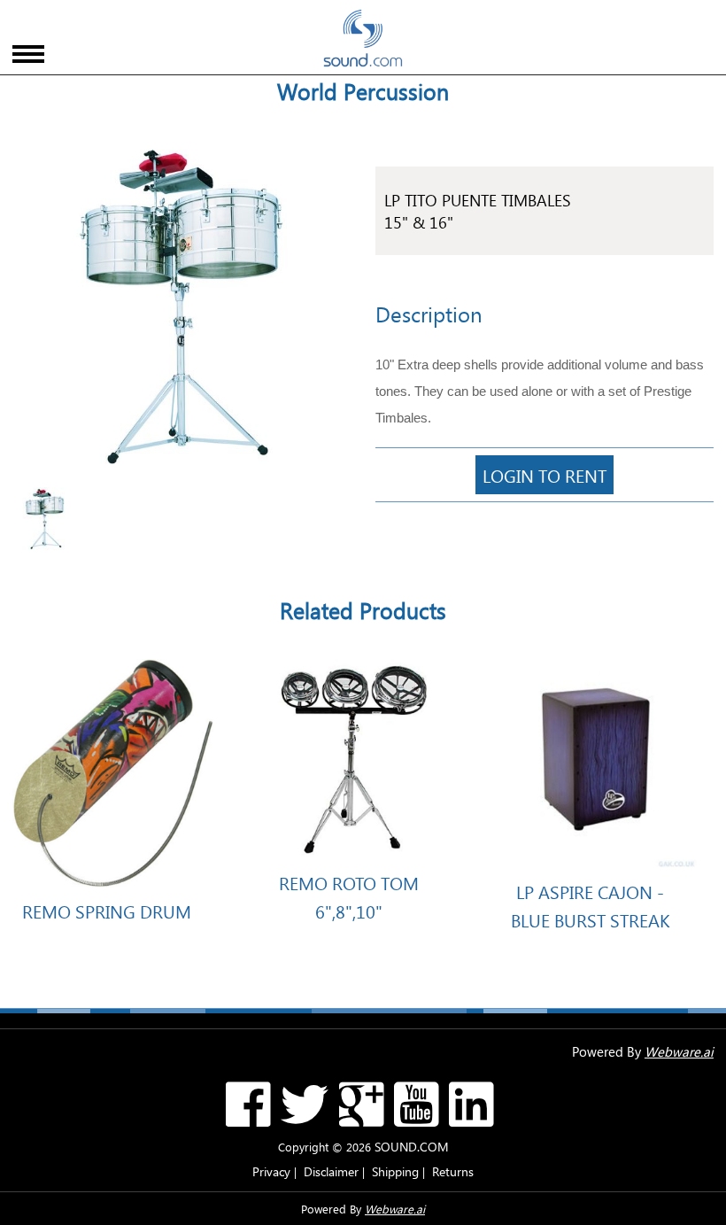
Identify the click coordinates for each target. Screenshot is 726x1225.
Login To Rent (544, 474)
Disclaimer (331, 1171)
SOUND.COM (412, 1146)
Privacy (271, 1171)
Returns (453, 1171)
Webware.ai (679, 1051)
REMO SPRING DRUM (106, 910)
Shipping (395, 1171)
